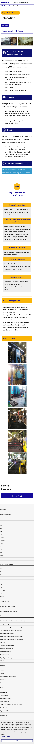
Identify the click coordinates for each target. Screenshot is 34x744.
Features (2, 673)
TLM (1, 568)
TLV (1, 578)
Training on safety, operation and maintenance (11, 624)
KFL (1, 575)
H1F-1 (1, 522)
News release (3, 692)
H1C (1, 552)
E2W (1, 531)
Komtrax (2, 670)
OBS (1, 528)
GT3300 (2, 596)
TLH (1, 571)
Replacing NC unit (4, 654)
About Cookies (5, 736)
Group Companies (4, 701)
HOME (3, 6)
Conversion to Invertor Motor (7, 645)
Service (9, 6)
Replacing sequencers (5, 651)
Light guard (2, 642)
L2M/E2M (2, 540)
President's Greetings (5, 698)
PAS (1, 587)
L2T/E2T (2, 543)
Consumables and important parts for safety (11, 627)
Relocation (2, 661)
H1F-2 (1, 519)
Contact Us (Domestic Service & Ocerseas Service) (12, 621)
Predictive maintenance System (8, 676)
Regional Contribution (5, 711)
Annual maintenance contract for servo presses (11, 639)
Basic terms (3, 682)
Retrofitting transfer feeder (6, 648)
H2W (1, 525)
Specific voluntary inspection (7, 633)
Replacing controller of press (7, 657)
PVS (1, 581)
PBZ (1, 584)
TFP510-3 (2, 590)
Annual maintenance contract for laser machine (11, 636)
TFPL (1, 593)
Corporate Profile (4, 695)
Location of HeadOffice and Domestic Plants (11, 704)
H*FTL (1, 556)
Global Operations (4, 707)
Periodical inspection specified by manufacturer (11, 630)
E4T (1, 559)
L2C (1, 549)
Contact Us (17, 496)
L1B (1, 534)
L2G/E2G (2, 537)
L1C (1, 546)
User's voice (3, 679)
